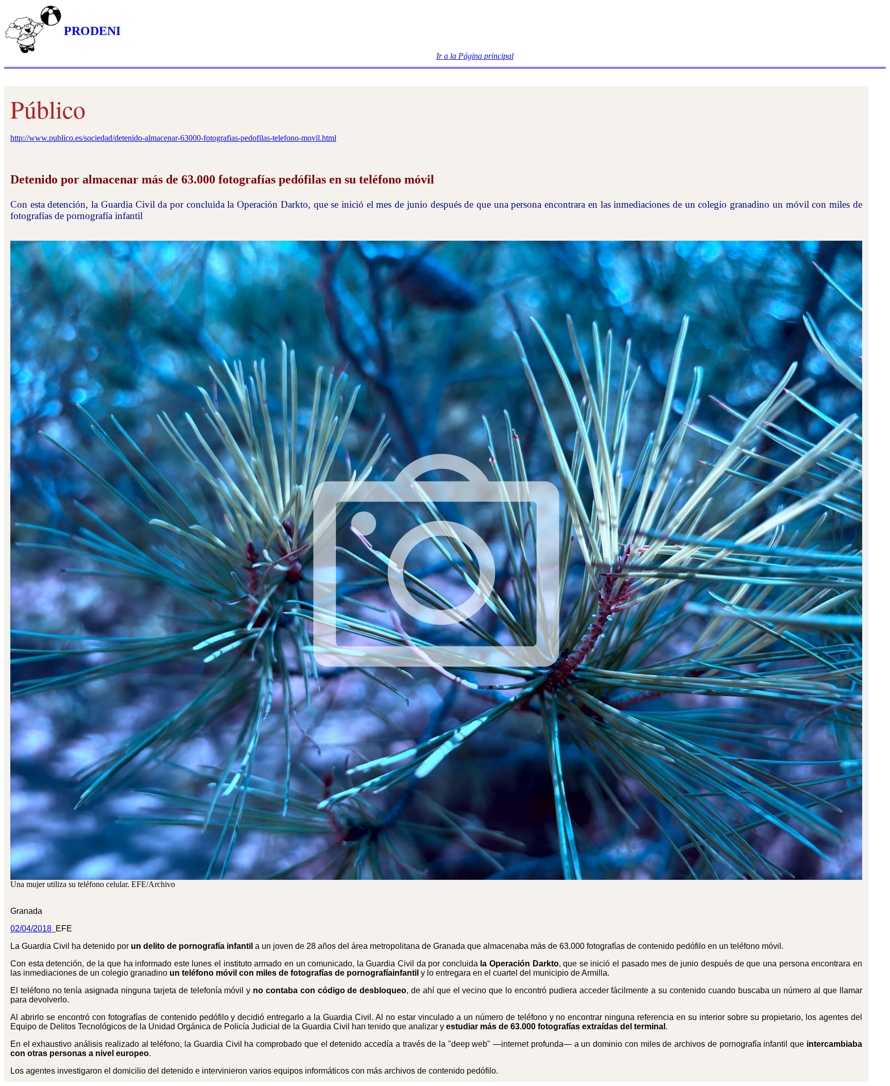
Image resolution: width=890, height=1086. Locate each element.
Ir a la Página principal (475, 56)
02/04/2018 (33, 928)
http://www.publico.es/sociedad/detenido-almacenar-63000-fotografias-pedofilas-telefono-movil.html (173, 137)
